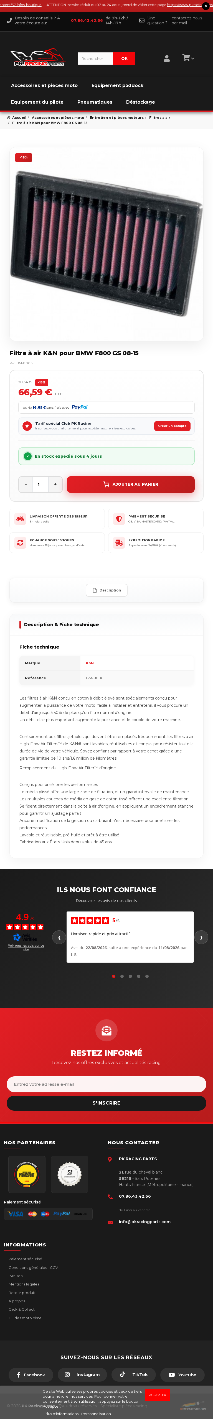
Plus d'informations (62, 1414)
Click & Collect (21, 1309)
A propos (16, 1301)
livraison (15, 1276)
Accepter (157, 1395)
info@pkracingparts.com (145, 1221)
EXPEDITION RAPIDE (146, 540)
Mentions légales (23, 1284)
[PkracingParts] (39, 57)
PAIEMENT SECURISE (146, 516)
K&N (90, 663)
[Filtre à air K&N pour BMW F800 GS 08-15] (106, 244)
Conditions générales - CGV (33, 1267)
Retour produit (21, 1292)
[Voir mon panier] (187, 58)
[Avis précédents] (59, 937)
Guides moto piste (25, 1318)
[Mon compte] (167, 52)
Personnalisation (96, 1414)
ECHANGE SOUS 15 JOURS (52, 540)
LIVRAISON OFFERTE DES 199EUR (59, 516)
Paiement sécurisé (25, 1259)
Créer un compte (172, 426)
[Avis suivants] (201, 937)
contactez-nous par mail (187, 20)
